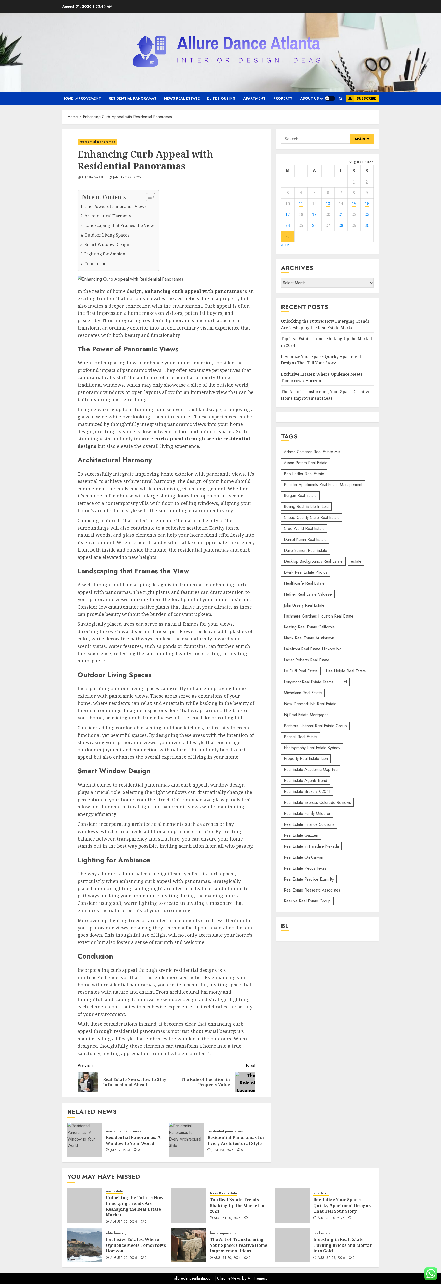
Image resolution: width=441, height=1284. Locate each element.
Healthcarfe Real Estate (304, 583)
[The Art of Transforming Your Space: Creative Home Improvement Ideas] (188, 1245)
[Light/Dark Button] (330, 98)
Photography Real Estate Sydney (312, 748)
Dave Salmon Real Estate (305, 550)
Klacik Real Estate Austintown (309, 638)
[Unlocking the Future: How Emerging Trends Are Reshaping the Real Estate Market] (84, 1205)
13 (328, 203)
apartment (254, 98)
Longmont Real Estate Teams (308, 682)
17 (287, 214)
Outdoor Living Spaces (106, 235)
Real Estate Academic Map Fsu (311, 769)
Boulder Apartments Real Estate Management (323, 485)
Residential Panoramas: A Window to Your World (133, 1140)
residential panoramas (132, 98)
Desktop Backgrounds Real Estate (313, 561)
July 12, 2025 (120, 1150)
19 (314, 214)
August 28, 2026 (331, 1258)
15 (354, 203)
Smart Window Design (106, 244)
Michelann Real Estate (303, 693)
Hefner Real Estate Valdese (308, 594)
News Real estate (182, 98)
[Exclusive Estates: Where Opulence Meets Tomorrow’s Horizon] (84, 1245)
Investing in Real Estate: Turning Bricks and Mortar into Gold (342, 1245)
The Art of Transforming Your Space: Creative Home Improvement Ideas (238, 1245)
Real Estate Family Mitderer (307, 813)
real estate (114, 1191)
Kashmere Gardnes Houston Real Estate (318, 616)
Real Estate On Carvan (303, 857)
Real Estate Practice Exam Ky (309, 879)
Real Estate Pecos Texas (305, 868)
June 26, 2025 (223, 1150)
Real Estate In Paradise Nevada (311, 846)
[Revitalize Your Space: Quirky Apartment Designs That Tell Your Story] (292, 1205)
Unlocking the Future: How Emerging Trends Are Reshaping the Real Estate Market (134, 1206)
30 (367, 225)
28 (341, 225)
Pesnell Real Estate (300, 737)
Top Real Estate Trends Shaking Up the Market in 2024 (237, 1205)
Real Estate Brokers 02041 (307, 791)
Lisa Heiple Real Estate (346, 671)
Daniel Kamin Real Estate (305, 539)
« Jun (285, 245)
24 (287, 225)
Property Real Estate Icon (306, 759)
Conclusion (95, 263)
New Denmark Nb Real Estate (310, 704)
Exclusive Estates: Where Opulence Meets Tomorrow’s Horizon (136, 1245)
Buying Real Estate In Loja (306, 506)
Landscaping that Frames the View (119, 225)
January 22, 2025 (127, 178)
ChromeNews (229, 1278)
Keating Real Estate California (309, 627)
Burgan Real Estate (300, 496)
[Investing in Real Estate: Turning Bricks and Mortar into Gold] (292, 1245)
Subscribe (366, 98)
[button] (340, 98)
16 (367, 203)
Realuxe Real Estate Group (307, 901)
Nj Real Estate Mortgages (306, 715)
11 (301, 203)
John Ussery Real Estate (304, 605)
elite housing (221, 98)
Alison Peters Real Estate (305, 463)
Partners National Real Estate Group (315, 726)
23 (367, 214)
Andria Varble (93, 178)
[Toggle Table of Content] (148, 197)
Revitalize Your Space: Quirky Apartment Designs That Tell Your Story (342, 1205)
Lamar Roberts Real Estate (306, 660)
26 (314, 225)
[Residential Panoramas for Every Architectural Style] (186, 1140)
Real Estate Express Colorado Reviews (317, 802)
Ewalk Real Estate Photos (305, 572)
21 (341, 214)
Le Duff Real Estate (301, 671)
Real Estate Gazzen (301, 835)
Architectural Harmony (107, 216)
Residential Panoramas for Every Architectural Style (236, 1140)
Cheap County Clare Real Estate (312, 517)
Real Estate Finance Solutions (309, 824)
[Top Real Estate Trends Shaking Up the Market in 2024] (188, 1205)
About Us (309, 98)
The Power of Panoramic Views (115, 206)
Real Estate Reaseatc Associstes (312, 890)
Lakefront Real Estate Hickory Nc (312, 649)
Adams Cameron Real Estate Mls (312, 452)
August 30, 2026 (123, 1222)
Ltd (344, 682)
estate (356, 561)
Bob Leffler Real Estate (304, 474)
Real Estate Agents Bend (305, 780)
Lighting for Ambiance (107, 254)
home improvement (81, 98)
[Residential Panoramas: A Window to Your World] (84, 1140)
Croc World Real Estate (304, 528)
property (282, 98)
